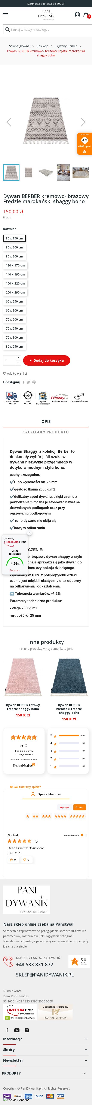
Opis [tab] (46, 421)
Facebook (7, 1030)
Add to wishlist (17, 373)
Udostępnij (23, 382)
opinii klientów (24, 753)
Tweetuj (28, 382)
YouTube (17, 1030)
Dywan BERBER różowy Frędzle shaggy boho (23, 707)
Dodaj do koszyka (49, 360)
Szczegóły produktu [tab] (46, 431)
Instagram (27, 1030)
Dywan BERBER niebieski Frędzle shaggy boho (69, 709)
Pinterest (34, 382)
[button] (11, 787)
